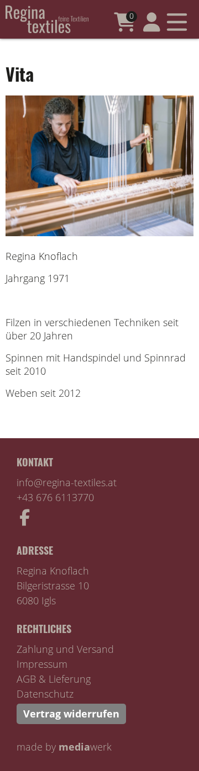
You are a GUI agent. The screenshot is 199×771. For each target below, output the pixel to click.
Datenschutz (45, 693)
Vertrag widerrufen (71, 713)
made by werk (64, 746)
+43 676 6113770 (55, 497)
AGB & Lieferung (54, 678)
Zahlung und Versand (65, 649)
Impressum (42, 664)
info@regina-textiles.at (67, 482)
